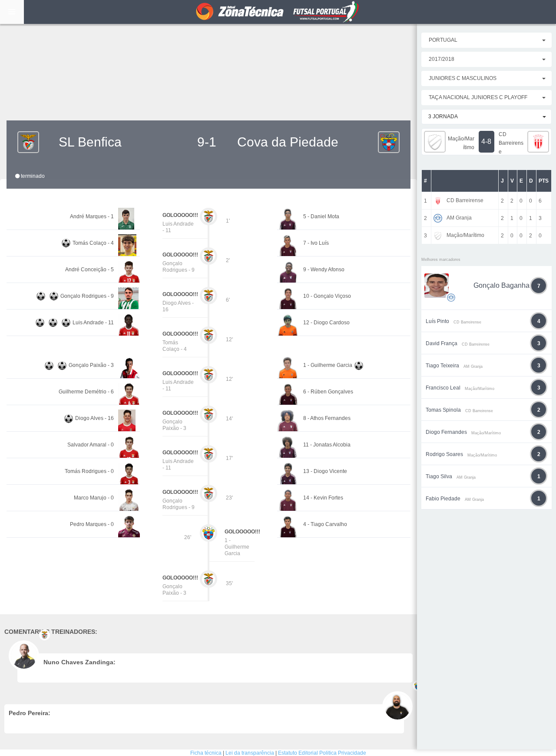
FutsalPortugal (278, 12)
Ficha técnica (206, 753)
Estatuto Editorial (298, 753)
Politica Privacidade (342, 753)
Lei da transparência (249, 753)
